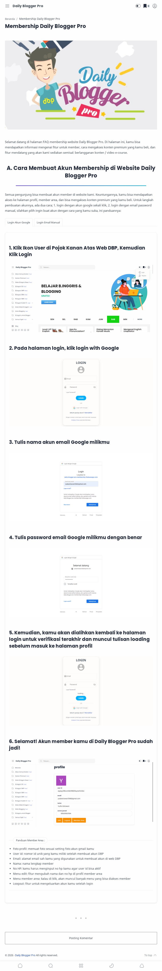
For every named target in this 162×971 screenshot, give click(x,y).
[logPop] (154, 6)
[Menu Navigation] (7, 6)
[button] (138, 6)
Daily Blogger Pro (28, 6)
